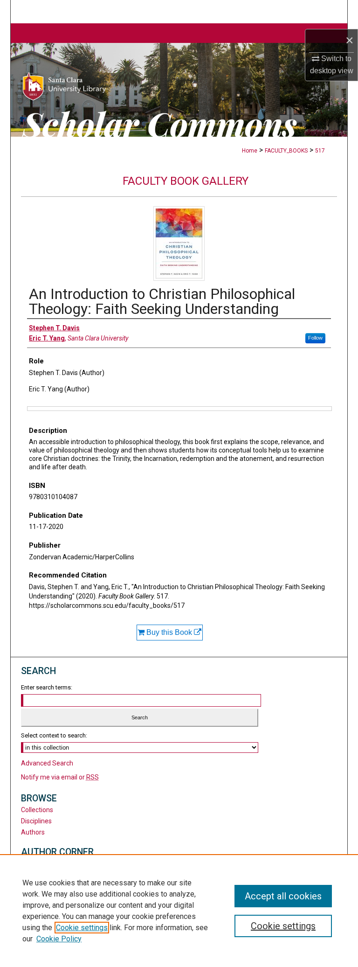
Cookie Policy (59, 938)
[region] (179, 910)
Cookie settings (82, 927)
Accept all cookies (283, 896)
